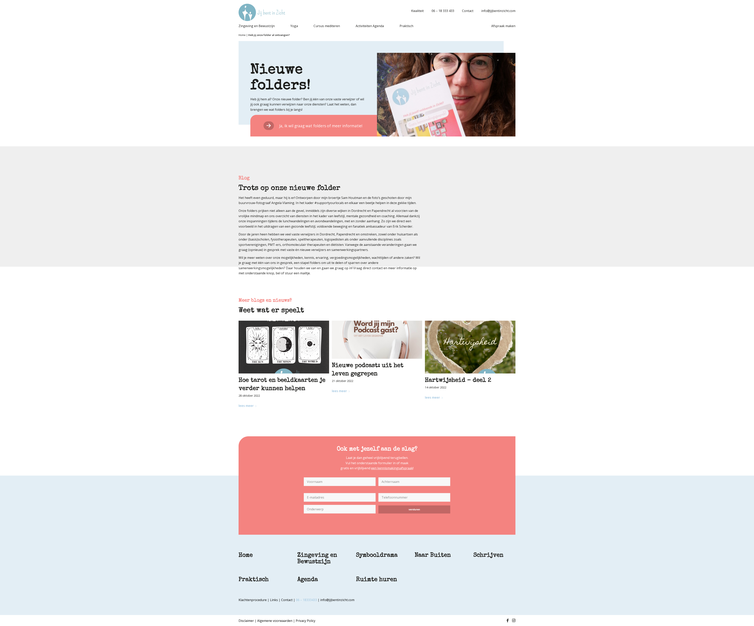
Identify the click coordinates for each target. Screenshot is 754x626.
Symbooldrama (377, 555)
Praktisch (254, 580)
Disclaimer (246, 621)
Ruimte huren (376, 580)
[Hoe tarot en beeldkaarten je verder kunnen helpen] (284, 347)
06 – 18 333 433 (443, 11)
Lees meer (246, 406)
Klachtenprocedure (253, 600)
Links (274, 600)
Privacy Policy (305, 621)
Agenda (307, 580)
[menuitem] (415, 11)
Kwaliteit (417, 11)
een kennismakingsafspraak (392, 468)
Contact (467, 11)
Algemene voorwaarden (274, 621)
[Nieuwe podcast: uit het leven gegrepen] (377, 340)
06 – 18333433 (306, 600)
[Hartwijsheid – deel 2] (470, 347)
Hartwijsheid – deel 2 (458, 380)
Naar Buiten (433, 555)
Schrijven (488, 555)
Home (242, 35)
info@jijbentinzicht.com (498, 11)
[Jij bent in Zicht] (262, 12)
